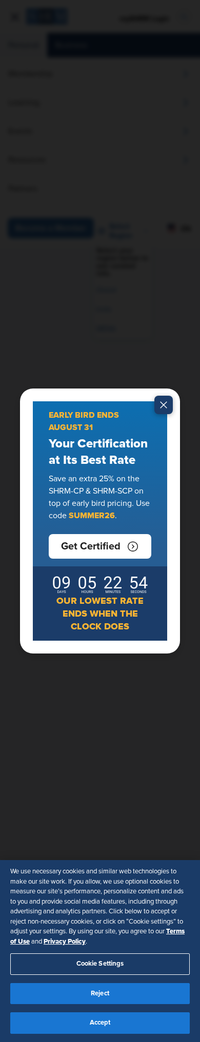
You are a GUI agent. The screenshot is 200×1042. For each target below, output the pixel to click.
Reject (100, 993)
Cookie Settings (100, 964)
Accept (100, 1022)
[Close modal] (163, 405)
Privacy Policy (65, 941)
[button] (100, 546)
